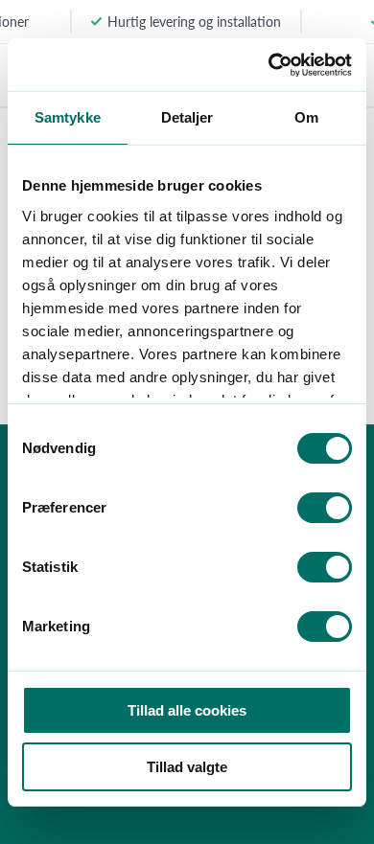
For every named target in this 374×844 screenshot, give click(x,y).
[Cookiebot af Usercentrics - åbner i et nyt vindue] (269, 65)
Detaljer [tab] (187, 117)
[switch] (324, 507)
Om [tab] (306, 117)
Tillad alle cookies (187, 710)
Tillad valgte (187, 767)
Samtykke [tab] (68, 117)
